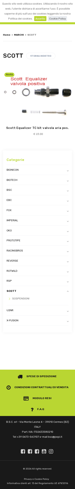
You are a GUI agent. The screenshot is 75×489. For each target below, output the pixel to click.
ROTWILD (12, 270)
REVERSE (12, 260)
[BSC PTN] (37, 451)
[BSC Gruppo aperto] (23, 451)
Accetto (40, 18)
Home (6, 34)
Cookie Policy (57, 18)
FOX (9, 210)
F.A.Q (40, 409)
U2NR (10, 310)
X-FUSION (12, 320)
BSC (9, 189)
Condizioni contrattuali (33, 387)
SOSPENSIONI (20, 298)
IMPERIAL (12, 220)
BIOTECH (12, 179)
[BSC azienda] (30, 451)
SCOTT (11, 290)
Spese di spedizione (41, 376)
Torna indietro (41, 56)
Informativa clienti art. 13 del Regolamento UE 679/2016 (37, 483)
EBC (9, 200)
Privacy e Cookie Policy (36, 479)
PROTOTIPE (13, 240)
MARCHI (19, 34)
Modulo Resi (41, 398)
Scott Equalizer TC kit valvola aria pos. (37, 128)
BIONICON (13, 169)
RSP (9, 280)
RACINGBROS (15, 250)
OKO (9, 230)
